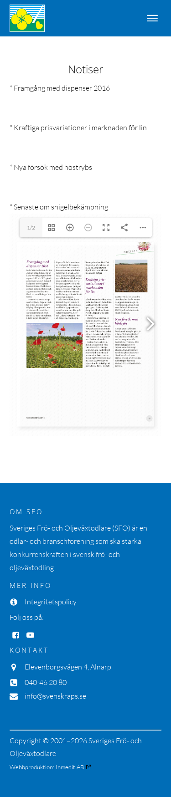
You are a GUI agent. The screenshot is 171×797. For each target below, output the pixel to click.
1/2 (31, 227)
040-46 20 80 (46, 682)
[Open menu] (152, 18)
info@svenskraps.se (55, 695)
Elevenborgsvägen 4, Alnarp (68, 666)
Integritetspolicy (51, 601)
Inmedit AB (70, 767)
